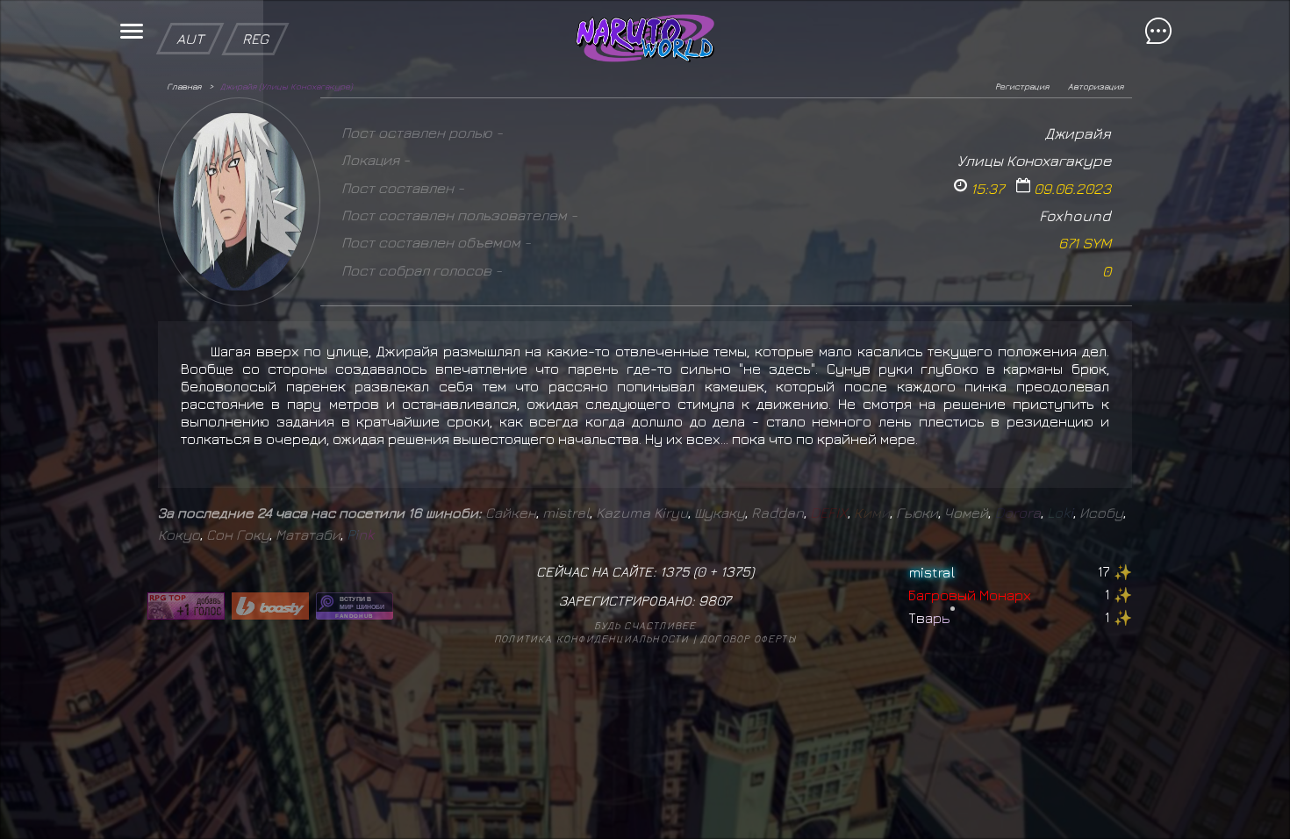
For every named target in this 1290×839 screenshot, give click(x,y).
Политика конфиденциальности (591, 638)
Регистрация (1022, 86)
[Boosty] (270, 606)
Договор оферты (748, 638)
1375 (735, 571)
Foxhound (1075, 215)
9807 (715, 600)
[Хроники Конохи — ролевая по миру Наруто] (354, 606)
